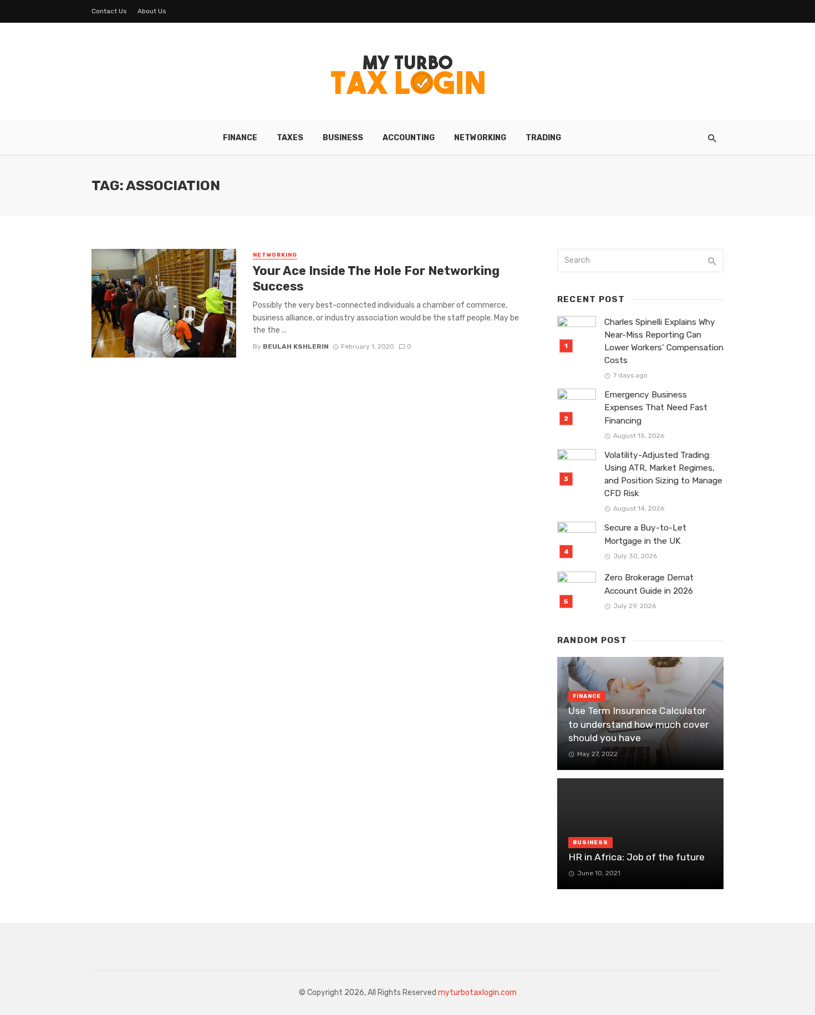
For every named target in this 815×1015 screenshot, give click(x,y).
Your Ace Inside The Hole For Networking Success (376, 278)
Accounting (409, 137)
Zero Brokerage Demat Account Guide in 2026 (649, 584)
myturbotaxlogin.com (477, 992)
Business (343, 137)
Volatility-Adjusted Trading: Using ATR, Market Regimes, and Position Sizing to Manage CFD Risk (663, 474)
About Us (151, 11)
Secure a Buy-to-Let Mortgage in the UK (645, 534)
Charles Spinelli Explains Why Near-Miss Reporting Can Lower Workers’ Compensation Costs (664, 341)
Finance (240, 137)
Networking (480, 137)
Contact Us (109, 11)
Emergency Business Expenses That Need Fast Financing (655, 407)
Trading (543, 137)
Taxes (290, 137)
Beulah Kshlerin (296, 346)
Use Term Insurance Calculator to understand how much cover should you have (638, 724)
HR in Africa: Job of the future (636, 857)
